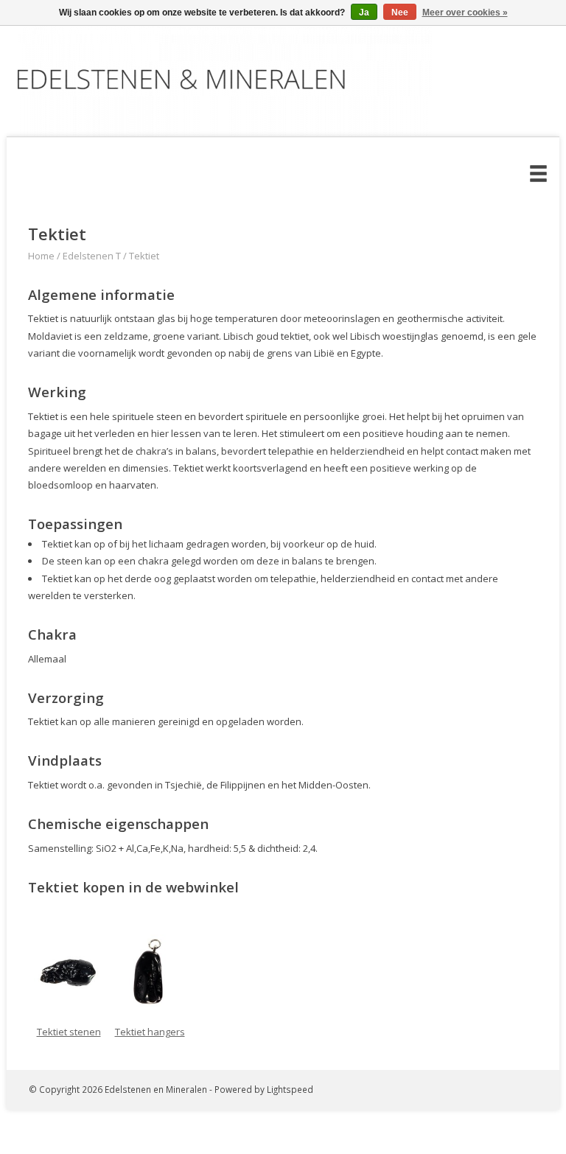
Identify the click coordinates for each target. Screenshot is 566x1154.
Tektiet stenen (69, 1031)
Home (41, 255)
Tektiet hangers (150, 1031)
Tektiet (144, 255)
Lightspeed (290, 1089)
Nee (399, 12)
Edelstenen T (92, 255)
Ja (364, 12)
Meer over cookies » (465, 12)
